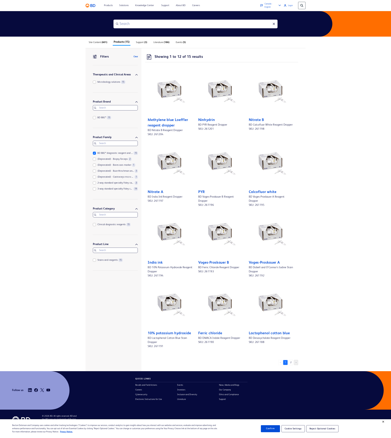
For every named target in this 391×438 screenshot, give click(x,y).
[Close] (383, 422)
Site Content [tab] (98, 42)
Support (222, 399)
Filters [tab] (104, 56)
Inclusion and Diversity (187, 394)
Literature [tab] (161, 42)
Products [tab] (122, 42)
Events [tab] (181, 42)
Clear (135, 57)
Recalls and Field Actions (146, 385)
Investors (181, 390)
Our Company (225, 390)
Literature (181, 399)
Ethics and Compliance (229, 394)
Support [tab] (141, 42)
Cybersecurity (141, 394)
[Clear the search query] (273, 23)
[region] (195, 428)
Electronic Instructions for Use (148, 399)
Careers (138, 390)
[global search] (301, 5)
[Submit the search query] (117, 23)
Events (180, 385)
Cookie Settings (293, 429)
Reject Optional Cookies (322, 429)
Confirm (270, 428)
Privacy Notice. (66, 432)
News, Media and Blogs (229, 385)
